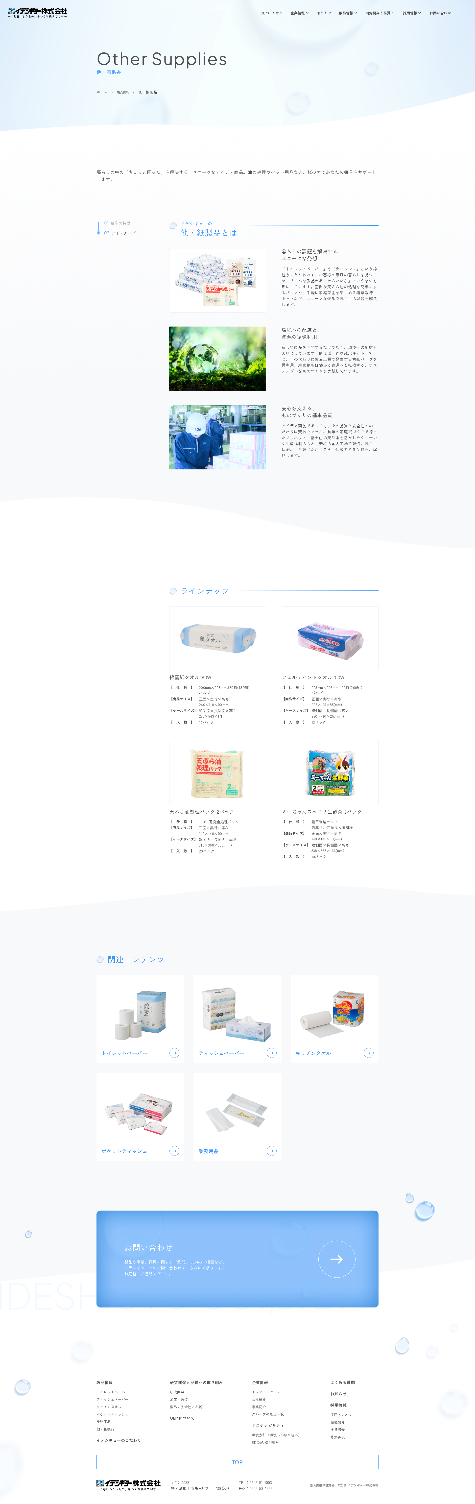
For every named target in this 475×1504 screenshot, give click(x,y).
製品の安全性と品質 (186, 1406)
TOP (237, 1462)
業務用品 (103, 1421)
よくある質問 (342, 1382)
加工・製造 (179, 1399)
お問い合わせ (440, 12)
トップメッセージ (266, 1391)
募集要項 (337, 1436)
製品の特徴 (117, 223)
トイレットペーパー (112, 1391)
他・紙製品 (105, 1429)
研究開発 (177, 1391)
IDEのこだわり (271, 12)
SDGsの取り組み (265, 1442)
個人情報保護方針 (322, 1485)
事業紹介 (259, 1406)
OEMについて (182, 1418)
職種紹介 (337, 1422)
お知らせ (324, 12)
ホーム (102, 92)
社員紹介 (337, 1429)
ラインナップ (120, 233)
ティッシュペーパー (112, 1399)
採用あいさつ (341, 1414)
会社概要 (259, 1399)
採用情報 (410, 12)
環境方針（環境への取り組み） (277, 1434)
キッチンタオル (108, 1406)
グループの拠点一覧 (268, 1414)
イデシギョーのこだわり (118, 1440)
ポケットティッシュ (112, 1414)
